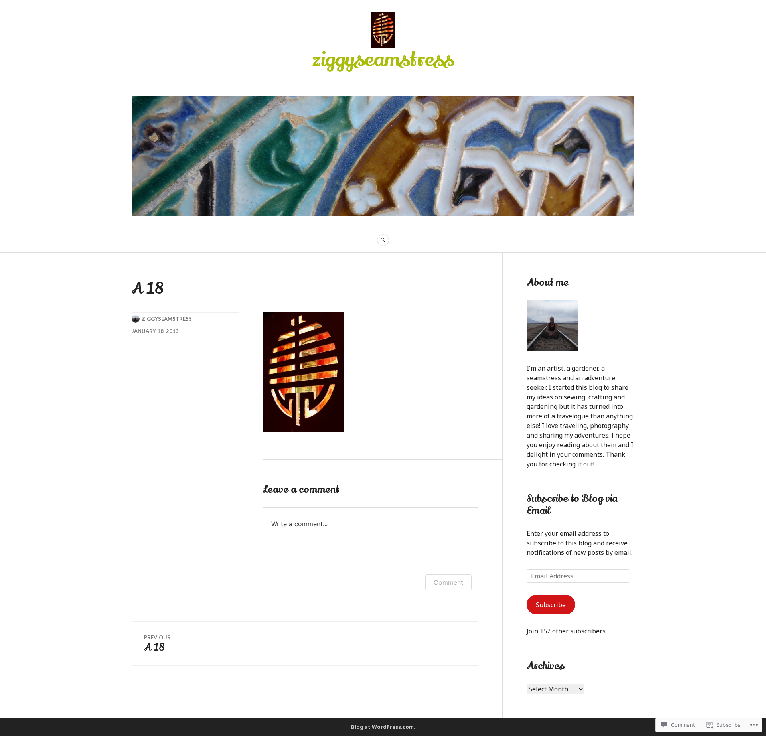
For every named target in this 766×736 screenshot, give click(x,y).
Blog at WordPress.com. (383, 726)
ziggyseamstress (383, 59)
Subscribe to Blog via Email (572, 504)
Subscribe (551, 604)
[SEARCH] (383, 240)
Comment (448, 582)
